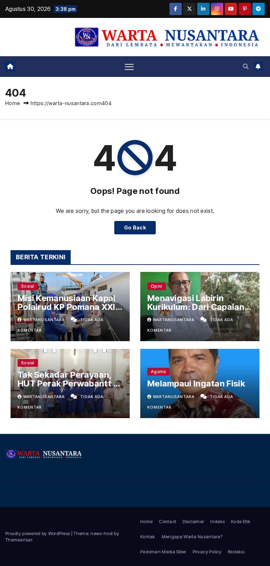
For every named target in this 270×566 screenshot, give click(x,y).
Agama (158, 371)
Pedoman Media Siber (163, 551)
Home (12, 103)
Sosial (27, 286)
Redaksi (236, 551)
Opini (156, 286)
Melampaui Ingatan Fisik (196, 383)
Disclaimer (193, 521)
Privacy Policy (207, 551)
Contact (167, 521)
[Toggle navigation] (129, 66)
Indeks (217, 521)
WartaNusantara (44, 319)
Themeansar (18, 539)
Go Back (135, 227)
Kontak (147, 536)
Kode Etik (240, 521)
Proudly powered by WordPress (38, 533)
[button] (246, 66)
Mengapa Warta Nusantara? (192, 536)
